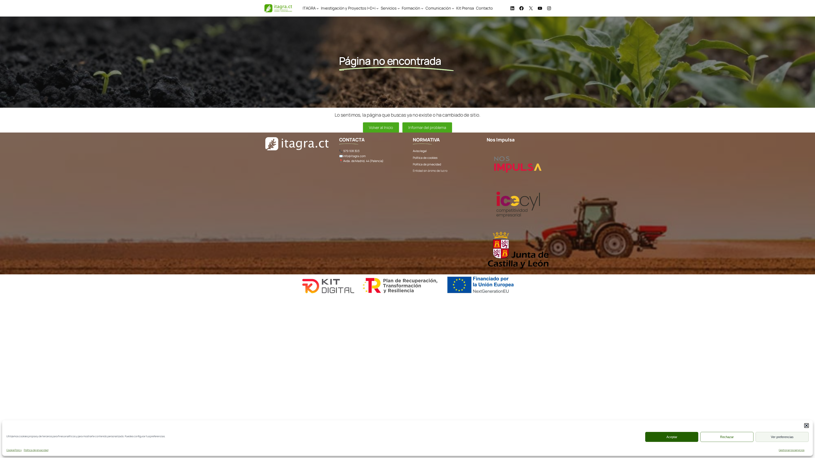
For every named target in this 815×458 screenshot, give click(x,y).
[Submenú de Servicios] (399, 8)
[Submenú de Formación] (422, 8)
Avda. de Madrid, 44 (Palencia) (363, 161)
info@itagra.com (354, 156)
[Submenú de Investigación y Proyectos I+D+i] (377, 8)
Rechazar (727, 437)
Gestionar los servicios (791, 450)
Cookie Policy (14, 450)
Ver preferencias (782, 437)
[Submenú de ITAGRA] (317, 8)
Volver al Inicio (381, 127)
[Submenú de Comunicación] (453, 8)
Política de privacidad (36, 450)
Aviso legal (420, 151)
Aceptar (671, 437)
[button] (806, 425)
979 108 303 (351, 151)
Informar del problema (427, 127)
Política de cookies (425, 158)
